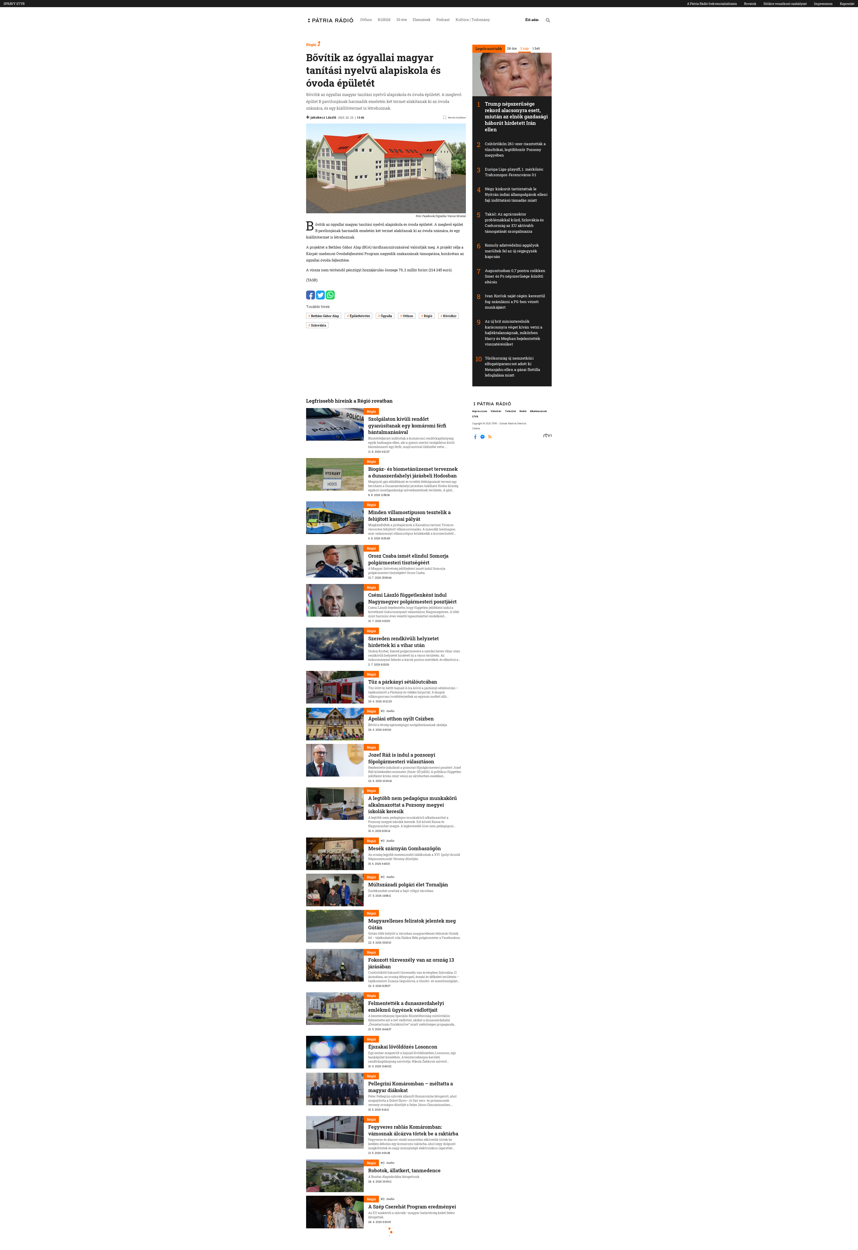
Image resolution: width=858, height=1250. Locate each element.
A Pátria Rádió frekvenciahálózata (712, 4)
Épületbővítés (360, 316)
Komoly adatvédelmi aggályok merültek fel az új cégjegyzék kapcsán (512, 251)
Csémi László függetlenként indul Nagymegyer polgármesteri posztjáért (412, 598)
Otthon (366, 19)
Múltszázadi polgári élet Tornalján (408, 884)
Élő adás (532, 19)
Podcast (443, 19)
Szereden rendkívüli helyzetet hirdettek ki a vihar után (403, 641)
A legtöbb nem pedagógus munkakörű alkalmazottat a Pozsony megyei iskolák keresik (412, 804)
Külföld (384, 19)
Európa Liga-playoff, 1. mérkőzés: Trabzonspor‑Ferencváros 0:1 (514, 172)
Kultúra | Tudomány (473, 19)
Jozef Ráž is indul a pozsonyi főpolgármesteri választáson (401, 758)
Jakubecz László (323, 117)
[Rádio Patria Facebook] (475, 438)
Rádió (522, 410)
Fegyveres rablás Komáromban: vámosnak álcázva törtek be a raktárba (413, 1130)
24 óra (511, 48)
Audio (390, 711)
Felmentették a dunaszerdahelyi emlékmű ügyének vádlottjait (406, 1006)
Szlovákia (318, 325)
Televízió (510, 410)
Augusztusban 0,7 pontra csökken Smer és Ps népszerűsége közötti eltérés (515, 276)
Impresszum (823, 4)
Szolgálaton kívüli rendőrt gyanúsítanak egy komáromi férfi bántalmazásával (407, 425)
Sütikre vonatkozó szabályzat (785, 4)
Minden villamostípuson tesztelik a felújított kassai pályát (409, 515)
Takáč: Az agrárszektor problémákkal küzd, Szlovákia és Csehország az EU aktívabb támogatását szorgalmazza (514, 222)
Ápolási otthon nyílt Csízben (401, 718)
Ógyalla (386, 316)
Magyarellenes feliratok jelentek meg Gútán (412, 924)
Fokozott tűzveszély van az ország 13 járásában (411, 963)
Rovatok (750, 4)
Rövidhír (449, 316)
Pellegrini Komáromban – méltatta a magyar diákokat (410, 1086)
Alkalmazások (538, 410)
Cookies (476, 428)
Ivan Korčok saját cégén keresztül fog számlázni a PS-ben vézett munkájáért (515, 301)
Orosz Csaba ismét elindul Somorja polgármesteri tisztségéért (408, 559)
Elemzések (422, 19)
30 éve (401, 19)
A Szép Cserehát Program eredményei (412, 1206)
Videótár (496, 410)
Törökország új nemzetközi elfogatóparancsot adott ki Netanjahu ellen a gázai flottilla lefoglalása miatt (512, 367)
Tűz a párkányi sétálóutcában (402, 681)
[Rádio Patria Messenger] (483, 438)
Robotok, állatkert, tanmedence (404, 1170)
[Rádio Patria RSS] (490, 438)
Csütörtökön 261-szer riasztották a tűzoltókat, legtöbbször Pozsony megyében (515, 149)
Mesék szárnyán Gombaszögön (404, 848)
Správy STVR (14, 4)
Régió (311, 44)
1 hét (536, 48)
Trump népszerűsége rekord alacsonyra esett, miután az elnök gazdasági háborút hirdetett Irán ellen (516, 116)
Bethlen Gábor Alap (325, 316)
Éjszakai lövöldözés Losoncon (402, 1046)
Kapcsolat (847, 4)
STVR (475, 416)
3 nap (524, 48)
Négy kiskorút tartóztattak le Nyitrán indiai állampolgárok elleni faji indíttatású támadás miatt (516, 194)
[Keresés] (548, 20)
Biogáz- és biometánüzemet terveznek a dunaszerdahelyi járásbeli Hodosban (413, 472)
